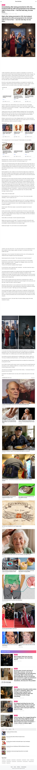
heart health (4, 761)
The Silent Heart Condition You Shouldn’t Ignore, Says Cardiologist (18, 741)
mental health (14, 761)
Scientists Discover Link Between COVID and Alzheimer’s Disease (17, 746)
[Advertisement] (18, 65)
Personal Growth (25, 761)
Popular (3, 729)
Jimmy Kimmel (9, 761)
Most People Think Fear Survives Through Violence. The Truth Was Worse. (23, 658)
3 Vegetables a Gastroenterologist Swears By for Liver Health (17, 751)
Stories (16, 654)
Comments (10, 729)
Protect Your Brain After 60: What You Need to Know (15, 736)
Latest (6, 729)
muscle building (19, 761)
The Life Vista (18, 1)
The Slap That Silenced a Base (11, 731)
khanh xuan (3, 683)
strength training (31, 761)
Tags (13, 729)
